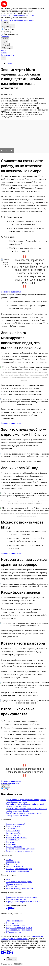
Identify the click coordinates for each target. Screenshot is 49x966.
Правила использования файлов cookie (17, 20)
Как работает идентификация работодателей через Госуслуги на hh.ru (25, 805)
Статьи (9, 63)
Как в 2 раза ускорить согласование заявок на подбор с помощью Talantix (25, 814)
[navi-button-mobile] (3, 58)
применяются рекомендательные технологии (22, 937)
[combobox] (11, 959)
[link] (5, 44)
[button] (4, 50)
